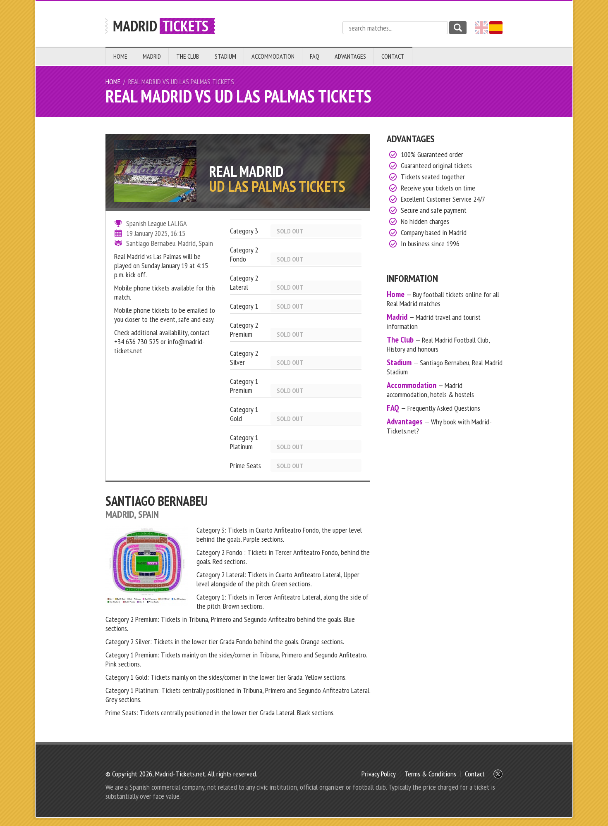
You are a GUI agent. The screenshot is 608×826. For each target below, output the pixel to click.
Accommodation (272, 56)
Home (120, 56)
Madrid (152, 56)
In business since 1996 (430, 243)
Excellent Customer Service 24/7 (443, 199)
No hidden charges (425, 221)
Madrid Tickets (160, 26)
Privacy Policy (378, 773)
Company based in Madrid (434, 232)
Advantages (350, 56)
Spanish (496, 27)
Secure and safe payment (434, 210)
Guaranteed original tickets (436, 165)
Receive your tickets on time (438, 188)
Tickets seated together (433, 176)
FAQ (314, 56)
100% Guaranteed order (432, 154)
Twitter (498, 773)
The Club (187, 56)
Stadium (225, 56)
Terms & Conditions (430, 773)
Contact (393, 56)
